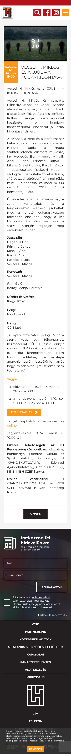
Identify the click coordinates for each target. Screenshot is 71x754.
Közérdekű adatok (35, 639)
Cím (35, 713)
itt (7, 743)
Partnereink (35, 632)
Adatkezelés (35, 669)
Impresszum (35, 677)
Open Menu (65, 12)
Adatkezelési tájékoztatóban (31, 599)
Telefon (35, 721)
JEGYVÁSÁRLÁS (21, 412)
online (12, 425)
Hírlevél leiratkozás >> (52, 615)
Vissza (35, 514)
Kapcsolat (35, 654)
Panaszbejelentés (35, 662)
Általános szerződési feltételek (35, 647)
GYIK (35, 624)
